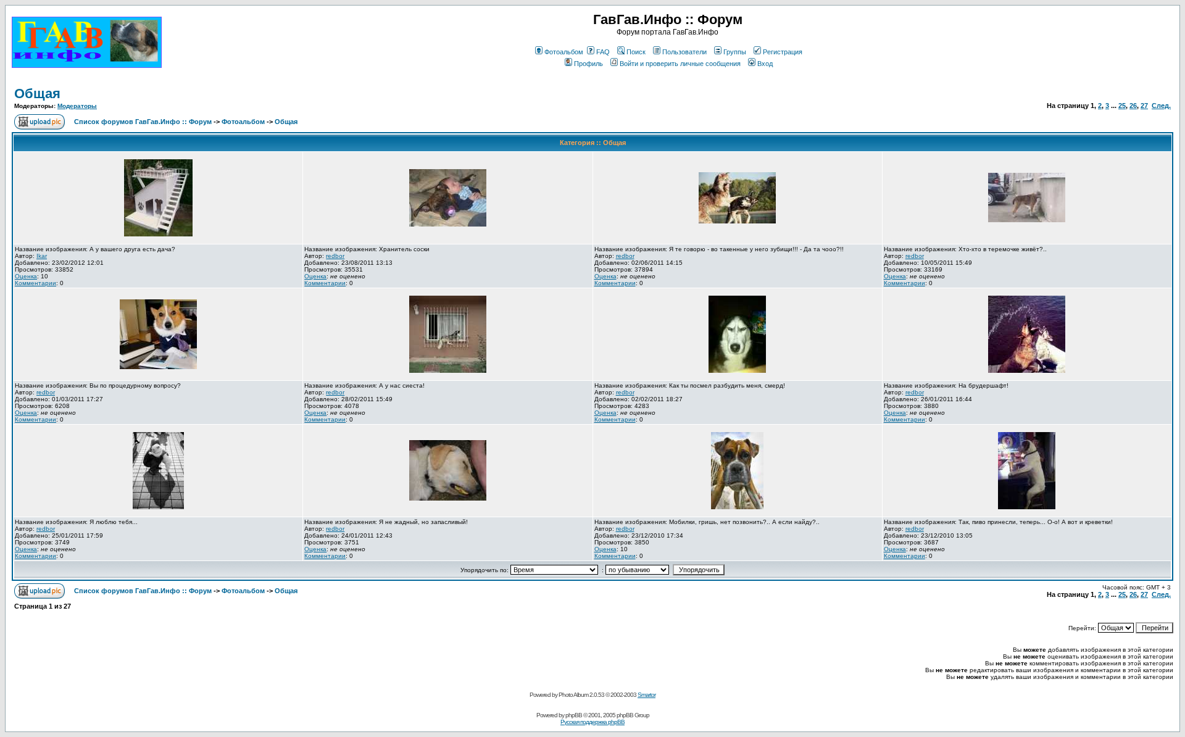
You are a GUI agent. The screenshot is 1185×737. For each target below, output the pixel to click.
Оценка (26, 276)
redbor (335, 255)
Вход (765, 63)
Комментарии (35, 283)
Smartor (646, 694)
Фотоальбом (563, 52)
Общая (37, 93)
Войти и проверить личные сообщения (680, 63)
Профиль (588, 63)
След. (1161, 105)
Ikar (41, 255)
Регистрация (782, 52)
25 (1122, 105)
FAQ (603, 52)
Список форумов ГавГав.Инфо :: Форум (143, 121)
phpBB (573, 715)
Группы (734, 52)
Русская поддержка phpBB (592, 721)
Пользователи (684, 52)
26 (1133, 105)
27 (1144, 105)
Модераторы (77, 105)
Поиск (636, 52)
